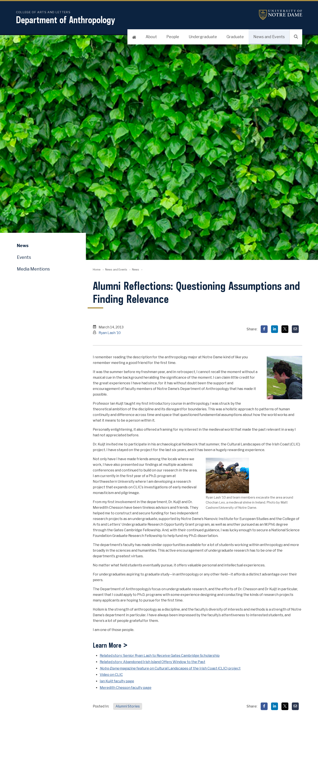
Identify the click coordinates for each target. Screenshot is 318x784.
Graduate (235, 36)
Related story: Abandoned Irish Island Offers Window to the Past (152, 662)
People (172, 36)
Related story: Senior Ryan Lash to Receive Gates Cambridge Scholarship (160, 656)
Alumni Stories (128, 706)
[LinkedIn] (274, 329)
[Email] (295, 329)
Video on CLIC (111, 675)
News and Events (269, 36)
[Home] (134, 36)
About (151, 36)
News (135, 269)
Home (96, 269)
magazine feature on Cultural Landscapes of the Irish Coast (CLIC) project (170, 668)
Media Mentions (33, 269)
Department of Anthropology (65, 20)
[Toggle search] (296, 36)
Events (24, 257)
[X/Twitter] (284, 329)
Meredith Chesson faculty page (125, 688)
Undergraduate (203, 36)
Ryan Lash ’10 (110, 333)
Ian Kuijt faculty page (117, 681)
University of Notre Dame (280, 15)
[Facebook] (264, 329)
